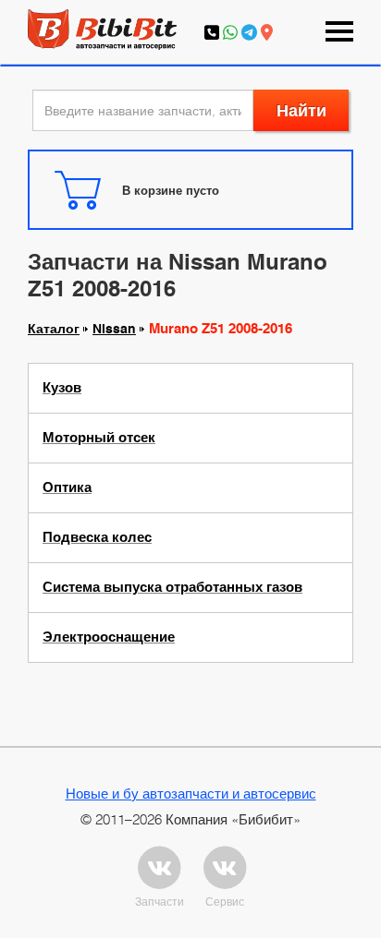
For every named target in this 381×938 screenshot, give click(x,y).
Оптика (67, 487)
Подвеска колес (97, 537)
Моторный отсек (99, 437)
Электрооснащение (109, 637)
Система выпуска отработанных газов (172, 587)
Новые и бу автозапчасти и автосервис (191, 793)
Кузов (62, 387)
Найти (301, 110)
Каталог (54, 328)
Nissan (114, 328)
